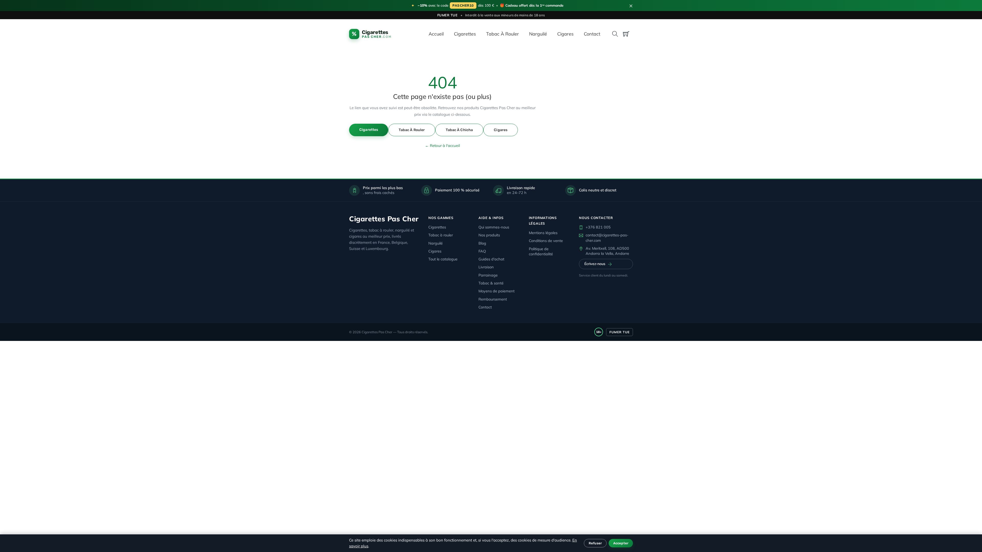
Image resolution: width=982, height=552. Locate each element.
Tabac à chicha (459, 130)
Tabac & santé (491, 283)
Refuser (595, 543)
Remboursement (492, 299)
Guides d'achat (491, 259)
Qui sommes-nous (493, 227)
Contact (592, 34)
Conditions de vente (546, 240)
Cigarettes (465, 34)
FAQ (482, 251)
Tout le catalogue (442, 259)
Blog (482, 243)
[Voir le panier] (626, 34)
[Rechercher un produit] (615, 34)
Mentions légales (543, 232)
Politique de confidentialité (541, 251)
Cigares (565, 34)
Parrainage (488, 275)
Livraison (486, 266)
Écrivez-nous (594, 263)
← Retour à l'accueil (442, 145)
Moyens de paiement (496, 291)
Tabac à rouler (502, 34)
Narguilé (538, 34)
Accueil (436, 34)
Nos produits (489, 235)
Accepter (620, 543)
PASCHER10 (463, 5)
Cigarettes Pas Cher (384, 218)
